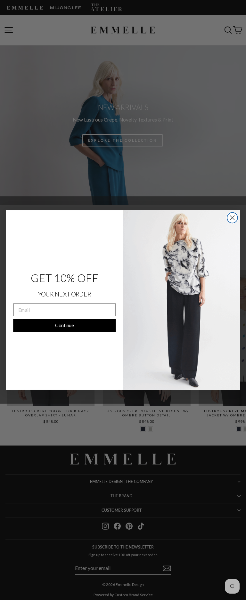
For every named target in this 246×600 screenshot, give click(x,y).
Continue (64, 325)
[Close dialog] (232, 218)
